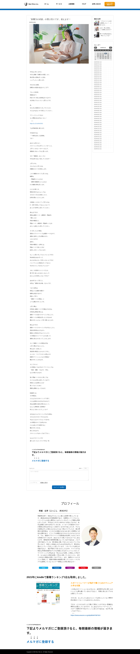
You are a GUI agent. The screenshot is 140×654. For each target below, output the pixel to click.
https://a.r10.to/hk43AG (36, 123)
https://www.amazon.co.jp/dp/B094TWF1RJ (86, 615)
